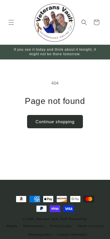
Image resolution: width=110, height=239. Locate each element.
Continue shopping (55, 121)
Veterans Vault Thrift (52, 219)
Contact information (72, 234)
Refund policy (34, 226)
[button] (11, 22)
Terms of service (91, 226)
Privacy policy (61, 226)
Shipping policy (40, 234)
